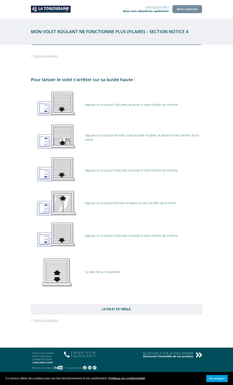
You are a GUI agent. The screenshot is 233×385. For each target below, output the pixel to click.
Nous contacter (187, 9)
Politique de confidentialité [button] (126, 378)
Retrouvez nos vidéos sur (43, 367)
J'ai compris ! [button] (217, 378)
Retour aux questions (45, 56)
